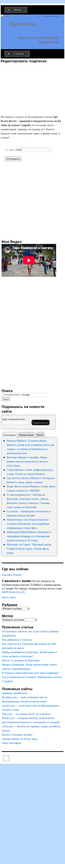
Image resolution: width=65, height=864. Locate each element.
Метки (40, 434)
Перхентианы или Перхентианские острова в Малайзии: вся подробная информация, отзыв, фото (28, 524)
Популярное (9, 434)
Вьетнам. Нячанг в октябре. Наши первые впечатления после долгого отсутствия (28, 461)
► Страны (16, 53)
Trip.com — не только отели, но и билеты (26, 714)
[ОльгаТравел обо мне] (51, 25)
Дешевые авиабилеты (15, 693)
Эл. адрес (10, 149)
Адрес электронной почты (13, 419)
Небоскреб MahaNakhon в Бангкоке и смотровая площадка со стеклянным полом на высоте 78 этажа (29, 536)
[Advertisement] (30, 87)
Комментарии (26, 434)
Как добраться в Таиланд (17, 639)
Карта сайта (9, 597)
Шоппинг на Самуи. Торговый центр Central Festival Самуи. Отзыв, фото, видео (29, 548)
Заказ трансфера (11, 743)
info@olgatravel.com (13, 592)
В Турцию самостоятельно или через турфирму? (30, 673)
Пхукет (17, 574)
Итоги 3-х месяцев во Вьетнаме (20, 660)
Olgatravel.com (23, 24)
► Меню (14, 9)
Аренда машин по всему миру (20, 738)
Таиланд (7, 574)
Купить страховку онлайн (17, 734)
